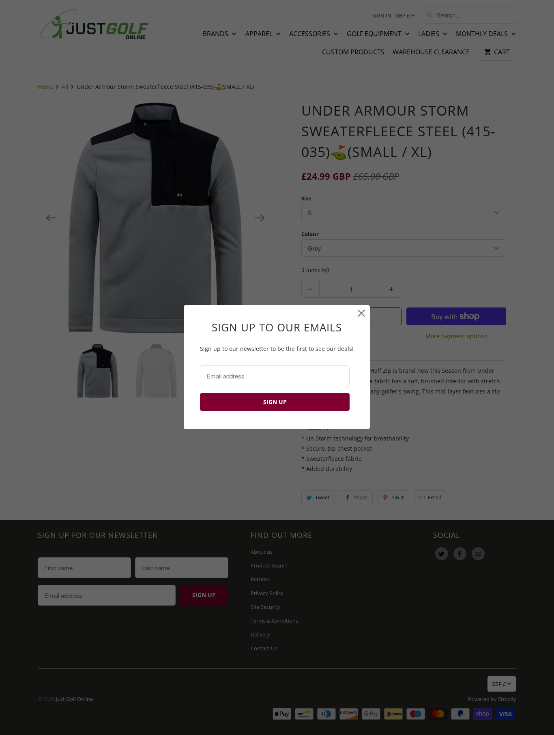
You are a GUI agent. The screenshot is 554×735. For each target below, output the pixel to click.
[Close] (361, 313)
